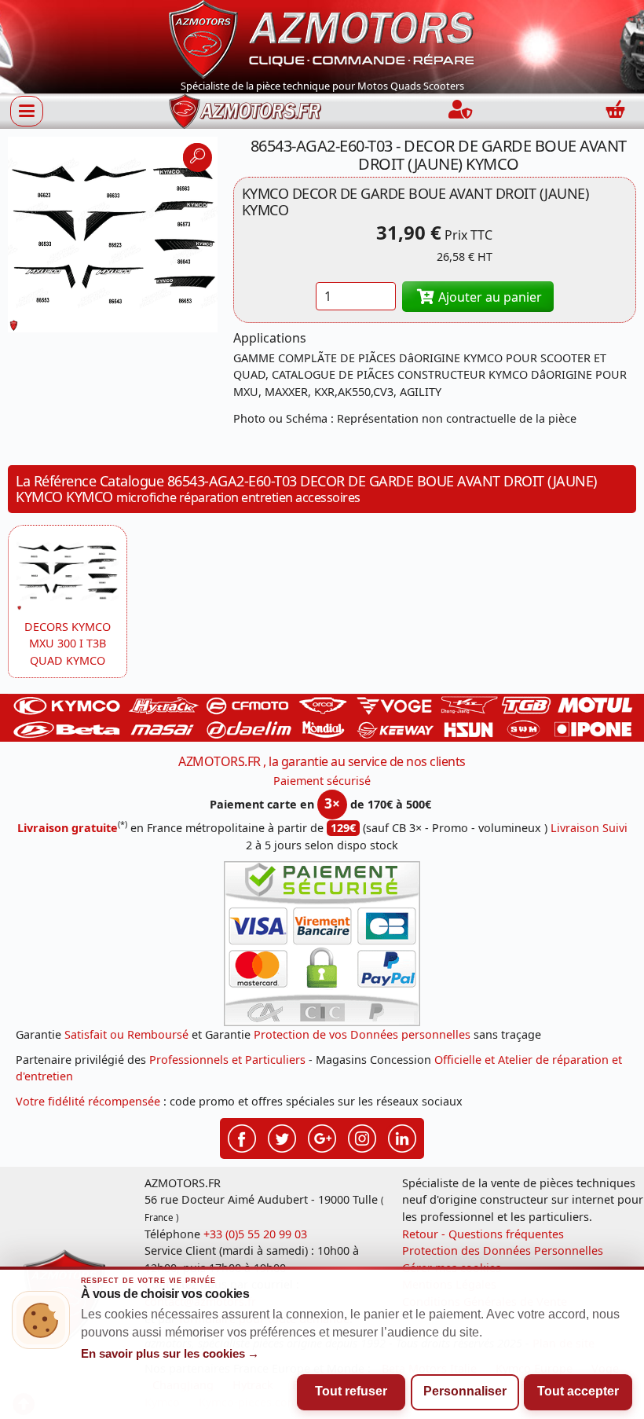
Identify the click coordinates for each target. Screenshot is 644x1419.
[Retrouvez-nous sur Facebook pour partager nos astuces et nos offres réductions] (242, 1137)
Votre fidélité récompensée (88, 1101)
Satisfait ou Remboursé (126, 1034)
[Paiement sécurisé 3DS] (322, 943)
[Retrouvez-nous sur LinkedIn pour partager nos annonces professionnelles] (402, 1137)
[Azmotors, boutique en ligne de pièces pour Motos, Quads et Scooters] (322, 37)
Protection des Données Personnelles (502, 1250)
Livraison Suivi (589, 827)
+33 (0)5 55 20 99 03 (255, 1233)
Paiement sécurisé (322, 780)
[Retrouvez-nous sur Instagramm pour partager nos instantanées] (362, 1137)
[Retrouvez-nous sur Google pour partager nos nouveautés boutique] (322, 1137)
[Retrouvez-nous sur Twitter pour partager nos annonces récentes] (282, 1137)
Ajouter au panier (488, 297)
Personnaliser (465, 1391)
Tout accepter (578, 1391)
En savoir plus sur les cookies (170, 1354)
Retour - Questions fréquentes (483, 1233)
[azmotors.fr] (245, 111)
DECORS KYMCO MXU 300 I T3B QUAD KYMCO (67, 643)
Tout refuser (351, 1391)
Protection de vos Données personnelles (362, 1034)
